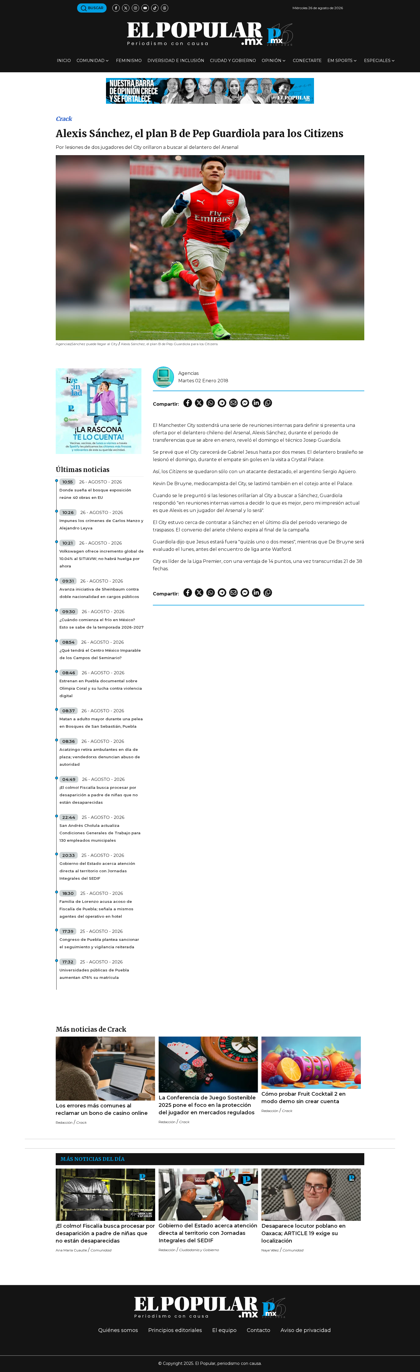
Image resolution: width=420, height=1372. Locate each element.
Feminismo (129, 60)
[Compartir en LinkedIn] (256, 402)
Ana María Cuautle (71, 1250)
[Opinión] (210, 90)
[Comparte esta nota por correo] (233, 402)
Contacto (258, 1330)
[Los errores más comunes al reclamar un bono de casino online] (105, 1069)
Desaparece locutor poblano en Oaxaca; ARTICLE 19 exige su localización (303, 1233)
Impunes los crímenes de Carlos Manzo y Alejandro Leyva (101, 524)
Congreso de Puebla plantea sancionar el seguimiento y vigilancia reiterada (99, 943)
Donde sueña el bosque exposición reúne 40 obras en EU (95, 494)
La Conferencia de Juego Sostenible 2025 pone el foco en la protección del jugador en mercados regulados (207, 1105)
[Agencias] (163, 376)
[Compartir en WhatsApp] (210, 402)
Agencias (188, 373)
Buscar (95, 8)
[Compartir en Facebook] (187, 402)
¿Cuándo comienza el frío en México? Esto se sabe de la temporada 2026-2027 (101, 623)
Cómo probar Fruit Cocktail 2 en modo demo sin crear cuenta (303, 1098)
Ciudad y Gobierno (233, 60)
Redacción (64, 1122)
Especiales (377, 60)
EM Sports (340, 60)
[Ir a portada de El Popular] (210, 34)
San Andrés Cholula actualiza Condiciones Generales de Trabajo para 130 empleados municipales (100, 833)
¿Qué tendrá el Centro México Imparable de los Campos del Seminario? (100, 654)
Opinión (271, 60)
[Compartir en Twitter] (199, 402)
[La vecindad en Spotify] (98, 410)
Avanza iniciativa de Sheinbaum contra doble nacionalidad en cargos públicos (99, 593)
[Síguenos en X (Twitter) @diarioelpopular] (125, 8)
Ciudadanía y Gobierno (199, 1250)
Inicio (64, 60)
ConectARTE (307, 60)
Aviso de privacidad (306, 1330)
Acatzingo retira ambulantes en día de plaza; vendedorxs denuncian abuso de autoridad (99, 757)
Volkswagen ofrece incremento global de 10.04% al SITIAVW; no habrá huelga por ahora (101, 558)
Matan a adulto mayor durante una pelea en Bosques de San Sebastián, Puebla (101, 723)
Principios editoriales (175, 1330)
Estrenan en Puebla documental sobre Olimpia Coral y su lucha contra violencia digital (100, 688)
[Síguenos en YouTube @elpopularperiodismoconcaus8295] (145, 8)
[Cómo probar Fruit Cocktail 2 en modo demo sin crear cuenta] (311, 1063)
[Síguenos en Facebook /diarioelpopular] (116, 8)
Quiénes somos (118, 1330)
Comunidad (91, 60)
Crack (64, 118)
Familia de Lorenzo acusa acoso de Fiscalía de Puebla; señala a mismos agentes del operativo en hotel (96, 909)
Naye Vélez (270, 1250)
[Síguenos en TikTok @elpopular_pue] (155, 8)
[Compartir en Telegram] (222, 402)
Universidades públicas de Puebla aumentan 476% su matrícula (94, 974)
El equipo (224, 1330)
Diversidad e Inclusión (175, 60)
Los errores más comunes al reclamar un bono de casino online (102, 1109)
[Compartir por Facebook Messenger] (244, 402)
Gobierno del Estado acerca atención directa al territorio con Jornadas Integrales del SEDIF (97, 871)
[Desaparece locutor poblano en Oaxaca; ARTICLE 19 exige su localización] (311, 1195)
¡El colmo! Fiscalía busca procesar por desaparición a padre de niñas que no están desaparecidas (98, 795)
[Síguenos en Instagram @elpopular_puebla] (135, 8)
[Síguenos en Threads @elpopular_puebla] (164, 8)
